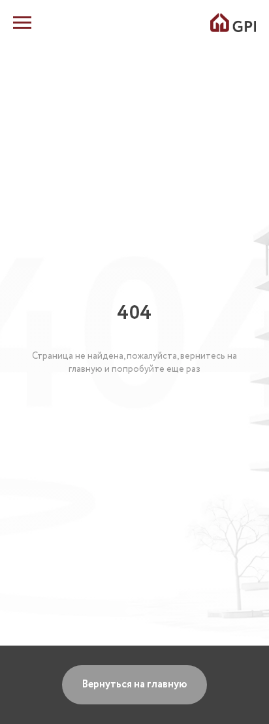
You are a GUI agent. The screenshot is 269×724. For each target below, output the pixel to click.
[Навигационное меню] (22, 22)
